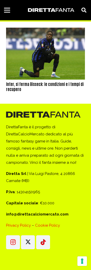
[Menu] (7, 10)
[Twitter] (28, 242)
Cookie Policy (47, 225)
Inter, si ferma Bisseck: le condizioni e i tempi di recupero (45, 86)
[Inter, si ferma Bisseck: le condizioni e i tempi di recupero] (45, 31)
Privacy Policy (18, 225)
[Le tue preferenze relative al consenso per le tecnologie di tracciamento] (82, 261)
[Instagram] (13, 242)
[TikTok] (43, 242)
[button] (83, 10)
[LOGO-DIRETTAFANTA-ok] (51, 10)
